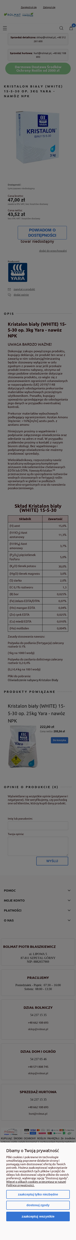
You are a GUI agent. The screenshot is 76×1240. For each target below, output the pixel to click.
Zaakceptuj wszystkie (38, 1216)
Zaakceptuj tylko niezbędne (38, 1194)
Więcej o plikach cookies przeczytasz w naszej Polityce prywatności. (36, 1183)
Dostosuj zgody (38, 1205)
